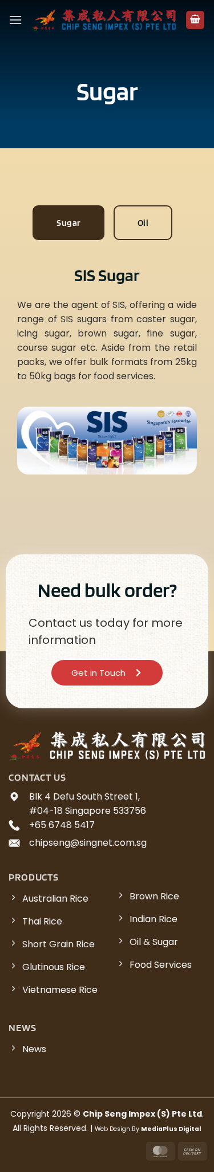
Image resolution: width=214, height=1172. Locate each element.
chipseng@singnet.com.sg (88, 842)
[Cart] (195, 20)
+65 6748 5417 (62, 825)
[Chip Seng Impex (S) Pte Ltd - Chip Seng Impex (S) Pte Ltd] (104, 20)
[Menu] (15, 20)
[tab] (68, 222)
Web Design (112, 1129)
